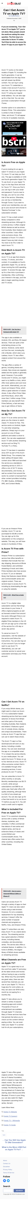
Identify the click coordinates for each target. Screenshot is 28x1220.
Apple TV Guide (10, 1125)
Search (19, 1190)
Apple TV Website (10, 1112)
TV (14, 20)
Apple (4, 1135)
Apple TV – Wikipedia (12, 1120)
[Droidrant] (14, 3)
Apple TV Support (10, 1116)
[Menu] (2, 3)
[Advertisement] (15, 496)
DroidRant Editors (15, 15)
